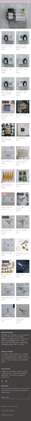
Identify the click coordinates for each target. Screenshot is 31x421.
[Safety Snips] (22, 266)
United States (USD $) (8, 410)
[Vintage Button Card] (22, 175)
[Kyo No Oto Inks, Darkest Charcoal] (22, 37)
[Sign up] (28, 397)
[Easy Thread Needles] (22, 289)
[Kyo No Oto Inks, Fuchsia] (22, 83)
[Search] (25, 6)
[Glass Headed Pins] (8, 152)
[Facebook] (2, 381)
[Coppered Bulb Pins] (8, 289)
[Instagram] (6, 381)
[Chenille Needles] (22, 222)
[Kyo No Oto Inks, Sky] (22, 60)
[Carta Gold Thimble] (22, 245)
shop (9, 406)
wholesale (4, 406)
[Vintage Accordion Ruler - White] (22, 152)
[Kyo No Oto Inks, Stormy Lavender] (8, 83)
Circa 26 (14, 406)
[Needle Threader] (8, 245)
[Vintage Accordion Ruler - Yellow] (8, 175)
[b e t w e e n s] (8, 310)
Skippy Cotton (10, 415)
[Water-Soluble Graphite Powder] (8, 129)
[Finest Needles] (22, 129)
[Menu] (2, 6)
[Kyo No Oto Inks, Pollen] (8, 37)
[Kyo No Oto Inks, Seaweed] (8, 60)
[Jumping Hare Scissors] (22, 310)
